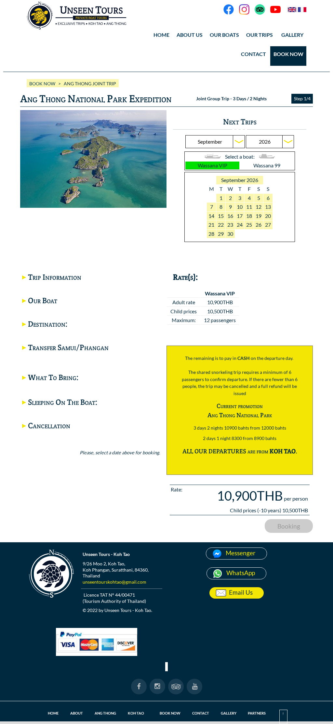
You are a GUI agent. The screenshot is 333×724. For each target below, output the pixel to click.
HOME (161, 35)
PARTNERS (257, 713)
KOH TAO (136, 713)
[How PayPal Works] (96, 654)
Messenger (241, 553)
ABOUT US (190, 35)
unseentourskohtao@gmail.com (114, 582)
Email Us (241, 592)
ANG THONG (105, 713)
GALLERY (228, 713)
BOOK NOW (288, 54)
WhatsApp (240, 572)
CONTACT (253, 54)
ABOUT (76, 713)
